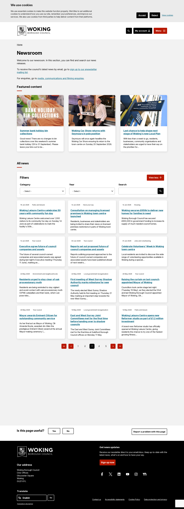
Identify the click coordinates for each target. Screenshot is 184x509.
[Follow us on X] (110, 474)
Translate (22, 491)
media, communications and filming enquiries (61, 78)
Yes (54, 431)
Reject (155, 15)
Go (51, 498)
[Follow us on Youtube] (127, 474)
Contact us (96, 499)
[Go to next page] (113, 346)
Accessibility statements (115, 499)
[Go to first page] (63, 346)
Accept (142, 15)
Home (19, 44)
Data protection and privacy (155, 499)
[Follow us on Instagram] (136, 474)
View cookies (167, 15)
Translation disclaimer (25, 504)
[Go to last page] (120, 346)
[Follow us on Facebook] (102, 474)
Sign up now (107, 462)
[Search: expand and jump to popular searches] (129, 31)
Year (71, 184)
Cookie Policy (134, 499)
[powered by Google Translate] (19, 497)
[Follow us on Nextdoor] (144, 474)
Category (25, 184)
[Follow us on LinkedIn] (119, 474)
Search (123, 184)
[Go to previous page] (70, 346)
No (68, 431)
